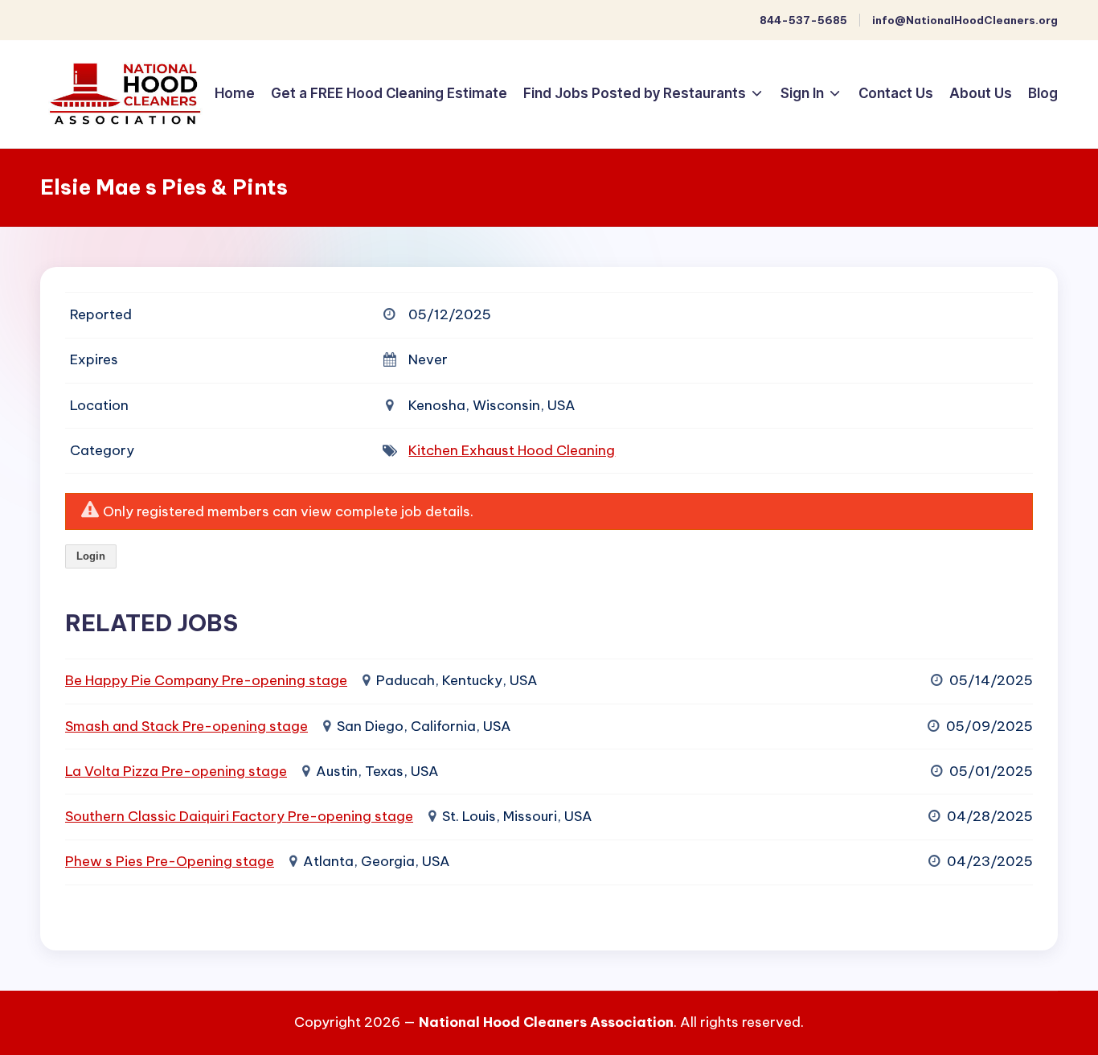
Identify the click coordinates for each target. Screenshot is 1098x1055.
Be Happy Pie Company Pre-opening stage (206, 680)
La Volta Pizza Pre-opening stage (176, 771)
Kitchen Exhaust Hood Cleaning (511, 450)
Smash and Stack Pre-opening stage (186, 726)
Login (90, 556)
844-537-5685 (803, 20)
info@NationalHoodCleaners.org (965, 20)
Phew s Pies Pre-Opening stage (169, 861)
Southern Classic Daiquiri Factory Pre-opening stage (239, 816)
